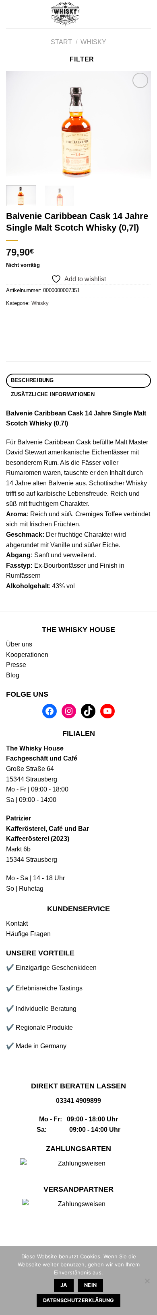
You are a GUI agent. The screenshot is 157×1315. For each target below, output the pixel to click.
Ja (63, 1285)
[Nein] (147, 1283)
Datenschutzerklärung (78, 1300)
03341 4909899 (78, 1100)
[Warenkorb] (147, 14)
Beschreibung (32, 380)
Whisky (93, 42)
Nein (90, 1285)
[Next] (138, 125)
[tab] (78, 381)
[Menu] (11, 14)
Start (61, 42)
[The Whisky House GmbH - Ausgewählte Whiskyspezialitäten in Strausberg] (65, 14)
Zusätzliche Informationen (53, 394)
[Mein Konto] (120, 14)
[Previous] (19, 125)
